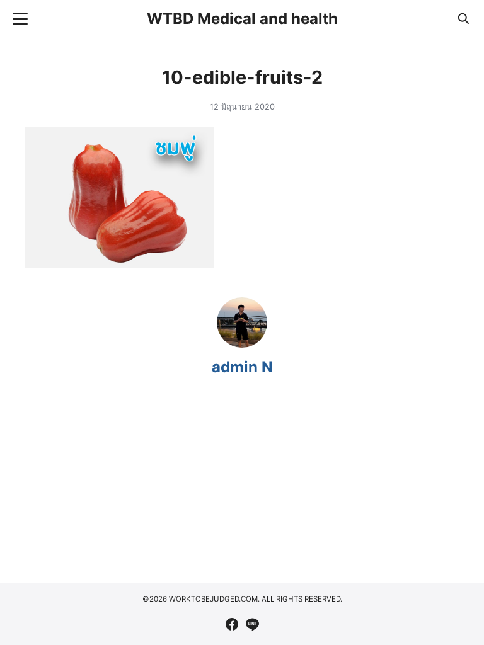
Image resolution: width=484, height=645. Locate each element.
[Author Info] (242, 344)
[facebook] (231, 624)
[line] (252, 624)
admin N (242, 367)
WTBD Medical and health (242, 18)
